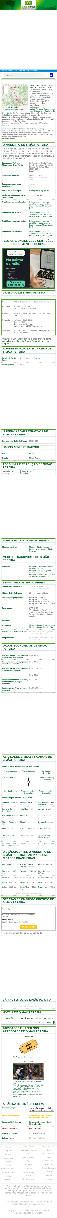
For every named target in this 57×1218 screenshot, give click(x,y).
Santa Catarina (49, 1168)
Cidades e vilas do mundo (32, 1204)
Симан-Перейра (27, 472)
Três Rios (6, 115)
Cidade (5, 917)
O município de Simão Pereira (25, 144)
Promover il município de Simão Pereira (40, 1123)
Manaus (5, 878)
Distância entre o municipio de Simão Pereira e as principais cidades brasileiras (27, 855)
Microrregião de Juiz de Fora (41, 627)
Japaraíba (24, 844)
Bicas (22, 822)
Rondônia (49, 1161)
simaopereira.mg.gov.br (39, 191)
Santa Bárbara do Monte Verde (45, 836)
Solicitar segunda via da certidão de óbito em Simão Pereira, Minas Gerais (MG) (40, 214)
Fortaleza (6, 871)
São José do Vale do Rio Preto (9, 845)
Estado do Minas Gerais (42, 87)
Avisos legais (11, 1202)
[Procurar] (51, 75)
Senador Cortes (8, 835)
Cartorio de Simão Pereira (24, 292)
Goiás (8, 1176)
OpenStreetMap (8, 109)
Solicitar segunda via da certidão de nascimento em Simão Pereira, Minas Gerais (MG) (41, 205)
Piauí (28, 1176)
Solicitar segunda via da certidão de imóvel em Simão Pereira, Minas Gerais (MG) (41, 233)
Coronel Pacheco (45, 822)
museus (28, 1061)
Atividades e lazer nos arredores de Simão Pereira (25, 1030)
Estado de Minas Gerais (8, 71)
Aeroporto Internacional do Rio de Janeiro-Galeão (42, 576)
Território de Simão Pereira (25, 582)
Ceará (8, 1165)
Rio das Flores (10, 791)
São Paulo (6, 865)
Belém (22, 882)
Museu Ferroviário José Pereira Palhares (27, 1094)
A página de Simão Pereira (23, 1103)
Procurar (28, 927)
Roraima (49, 1164)
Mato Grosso (28, 1147)
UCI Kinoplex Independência (23, 1057)
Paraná (28, 1168)
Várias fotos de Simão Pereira (27, 999)
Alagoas (8, 1151)
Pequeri (23, 816)
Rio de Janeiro (26, 865)
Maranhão (8, 1180)
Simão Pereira (36, 85)
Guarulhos (42, 887)
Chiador (41, 816)
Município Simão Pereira (28, 71)
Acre (8, 1147)
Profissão (6, 909)
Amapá (8, 1154)
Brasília (41, 865)
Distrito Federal (8, 1169)
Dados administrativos (21, 446)
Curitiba (23, 878)
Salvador (24, 871)
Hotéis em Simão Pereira (22, 1012)
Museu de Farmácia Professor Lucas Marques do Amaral (26, 1089)
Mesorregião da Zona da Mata (42, 625)
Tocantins (48, 1179)
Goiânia (41, 878)
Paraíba (28, 1165)
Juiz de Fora (43, 809)
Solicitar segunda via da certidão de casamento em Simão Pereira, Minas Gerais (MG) (41, 224)
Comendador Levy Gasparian (42, 110)
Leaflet (7, 107)
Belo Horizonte (44, 871)
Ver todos (17, 1096)
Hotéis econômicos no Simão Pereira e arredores (31, 1020)
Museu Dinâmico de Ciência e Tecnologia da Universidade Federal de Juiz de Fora (28, 1085)
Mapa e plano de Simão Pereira (27, 540)
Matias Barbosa (36, 109)
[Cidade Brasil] (28, 5)
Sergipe (48, 1175)
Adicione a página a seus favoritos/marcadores (40, 1117)
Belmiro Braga (24, 341)
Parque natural (8, 638)
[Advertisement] (28, 39)
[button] (6, 88)
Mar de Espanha (9, 822)
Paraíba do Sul (8, 816)
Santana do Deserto (46, 772)
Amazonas (8, 1158)
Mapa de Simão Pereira (39, 547)
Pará (28, 1161)
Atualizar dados (8, 139)
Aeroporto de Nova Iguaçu (40, 571)
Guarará (41, 829)
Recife (4, 882)
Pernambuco (28, 1172)
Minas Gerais (34, 458)
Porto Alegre (25, 887)
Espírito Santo (8, 1172)
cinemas (28, 1036)
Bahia (8, 1161)
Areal (4, 829)
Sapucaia (24, 835)
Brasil (31, 454)
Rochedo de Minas (46, 844)
